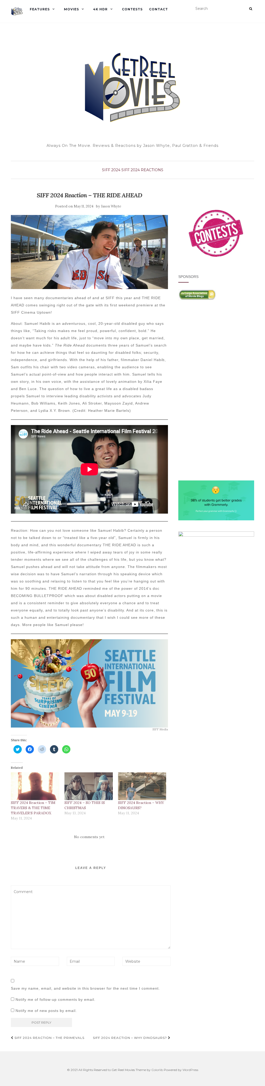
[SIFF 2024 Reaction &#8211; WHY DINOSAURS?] (142, 786)
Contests (132, 9)
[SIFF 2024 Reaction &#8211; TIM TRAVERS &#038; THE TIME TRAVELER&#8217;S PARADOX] (35, 786)
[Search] (250, 9)
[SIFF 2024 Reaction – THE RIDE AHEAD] (89, 252)
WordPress (190, 1070)
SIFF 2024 (111, 170)
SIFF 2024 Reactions (142, 170)
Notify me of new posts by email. (46, 1011)
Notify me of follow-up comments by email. (55, 999)
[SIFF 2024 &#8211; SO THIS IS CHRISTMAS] (88, 786)
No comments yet (89, 837)
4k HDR (100, 9)
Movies (71, 9)
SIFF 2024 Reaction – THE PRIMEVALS (48, 1038)
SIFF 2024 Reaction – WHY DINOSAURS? (130, 1038)
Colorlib (157, 1070)
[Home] (17, 11)
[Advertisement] (216, 351)
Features (40, 9)
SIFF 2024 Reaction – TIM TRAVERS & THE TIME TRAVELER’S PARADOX (33, 807)
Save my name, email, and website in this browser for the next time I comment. (85, 988)
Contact (158, 9)
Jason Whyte (111, 206)
